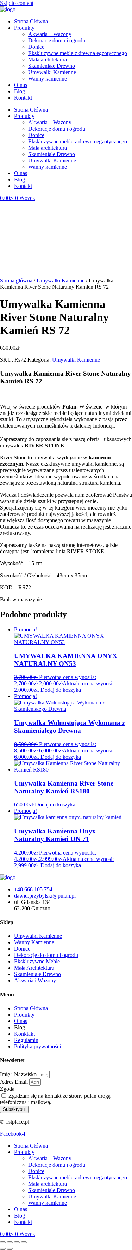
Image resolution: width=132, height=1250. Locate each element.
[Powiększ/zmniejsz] (3, 1242)
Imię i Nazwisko (19, 1074)
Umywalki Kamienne (52, 72)
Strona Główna (31, 21)
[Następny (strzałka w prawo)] (10, 1249)
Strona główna (16, 281)
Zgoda (7, 1089)
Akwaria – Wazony (49, 34)
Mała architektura (47, 59)
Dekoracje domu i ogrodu (56, 40)
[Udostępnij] (17, 1242)
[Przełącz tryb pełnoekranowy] (10, 1242)
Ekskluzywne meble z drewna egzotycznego (77, 53)
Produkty (24, 28)
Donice (36, 47)
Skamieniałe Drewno (51, 66)
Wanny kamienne (47, 79)
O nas (20, 85)
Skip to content (16, 3)
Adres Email (14, 1082)
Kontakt (23, 98)
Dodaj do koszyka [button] (60, 690)
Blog (19, 91)
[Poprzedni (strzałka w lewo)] (3, 1249)
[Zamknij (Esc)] (24, 1242)
